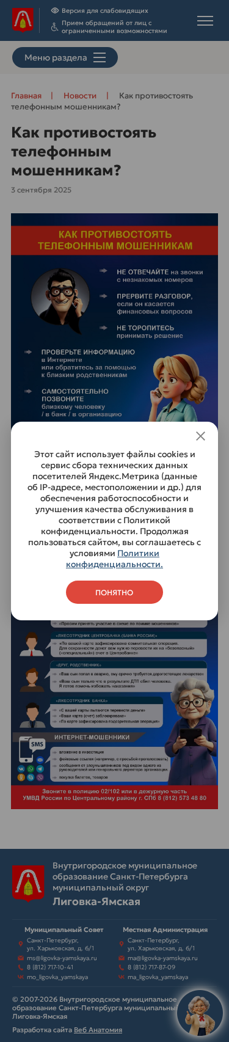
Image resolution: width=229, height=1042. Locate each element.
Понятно (114, 592)
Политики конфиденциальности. (114, 559)
